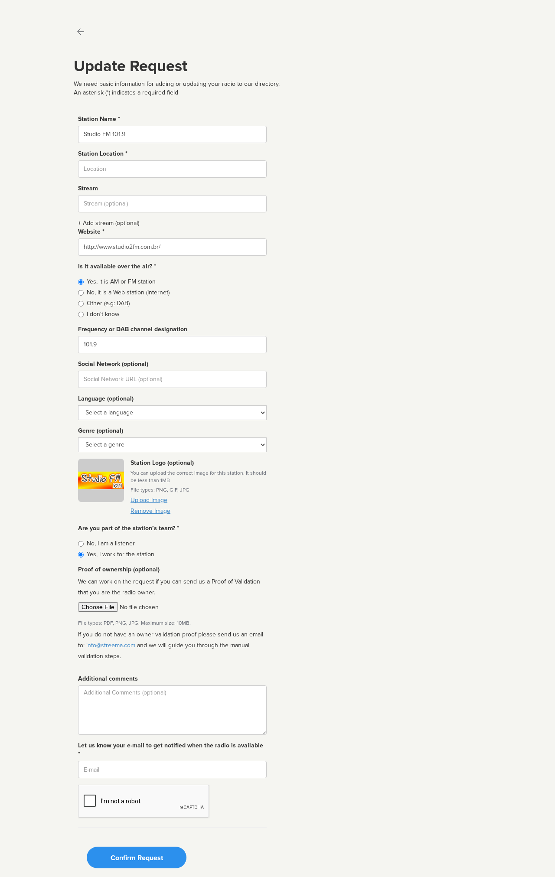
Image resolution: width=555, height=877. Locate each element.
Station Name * (99, 119)
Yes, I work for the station (120, 554)
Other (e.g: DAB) (108, 303)
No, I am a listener (111, 543)
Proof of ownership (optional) (119, 569)
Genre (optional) (100, 430)
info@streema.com (110, 645)
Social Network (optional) (113, 364)
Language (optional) (106, 398)
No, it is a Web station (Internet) (128, 292)
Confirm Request (137, 858)
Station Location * (102, 153)
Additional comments (108, 678)
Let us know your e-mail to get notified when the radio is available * (170, 750)
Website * (91, 231)
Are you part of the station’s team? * (128, 528)
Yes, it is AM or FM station (121, 281)
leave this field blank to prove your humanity (32, 8)
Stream (88, 188)
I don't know (103, 314)
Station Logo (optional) (162, 462)
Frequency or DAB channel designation (132, 329)
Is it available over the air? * (117, 266)
